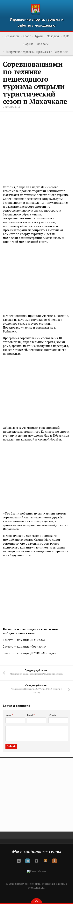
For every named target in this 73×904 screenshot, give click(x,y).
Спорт (27, 36)
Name (9, 715)
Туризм (39, 36)
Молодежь (53, 36)
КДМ (66, 36)
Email (31, 715)
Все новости (12, 36)
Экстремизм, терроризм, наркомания (28, 52)
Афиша (29, 44)
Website (52, 715)
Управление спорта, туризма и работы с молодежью (36, 22)
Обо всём (42, 44)
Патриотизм (61, 52)
